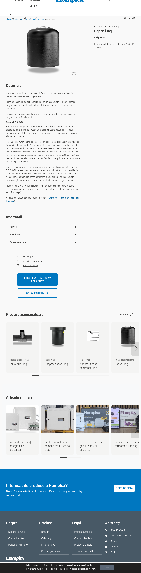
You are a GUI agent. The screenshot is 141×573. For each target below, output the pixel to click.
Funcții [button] (13, 226)
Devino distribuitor (37, 293)
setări (92, 569)
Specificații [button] (15, 234)
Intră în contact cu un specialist (37, 280)
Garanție (114, 546)
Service (114, 541)
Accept (107, 568)
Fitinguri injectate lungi (107, 26)
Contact (114, 552)
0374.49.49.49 (117, 530)
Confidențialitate (83, 538)
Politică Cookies (83, 531)
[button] (9, 13)
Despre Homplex (17, 531)
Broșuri (45, 531)
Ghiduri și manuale (51, 551)
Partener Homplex (18, 544)
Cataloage (46, 538)
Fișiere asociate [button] (17, 242)
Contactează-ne (17, 538)
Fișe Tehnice (48, 544)
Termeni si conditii (84, 551)
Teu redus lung (18, 364)
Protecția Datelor (83, 544)
